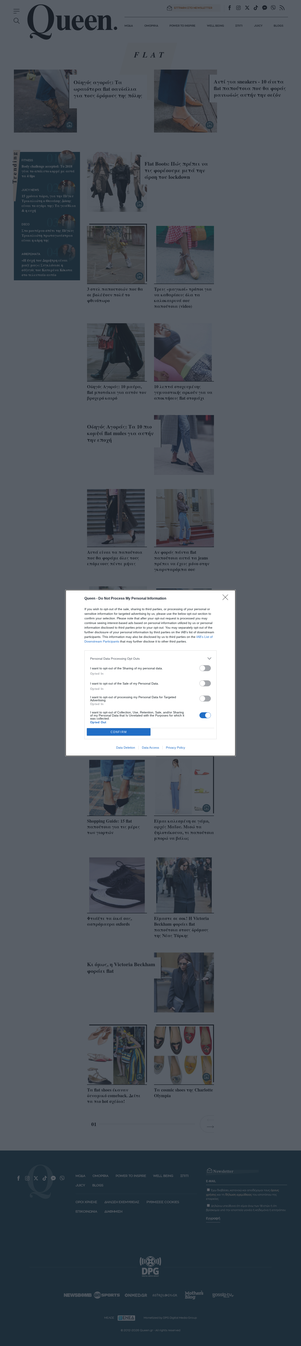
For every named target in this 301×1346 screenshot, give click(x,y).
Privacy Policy (175, 747)
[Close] (227, 599)
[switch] (205, 668)
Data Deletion (125, 747)
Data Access (150, 747)
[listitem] (150, 658)
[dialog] (150, 673)
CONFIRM (119, 732)
